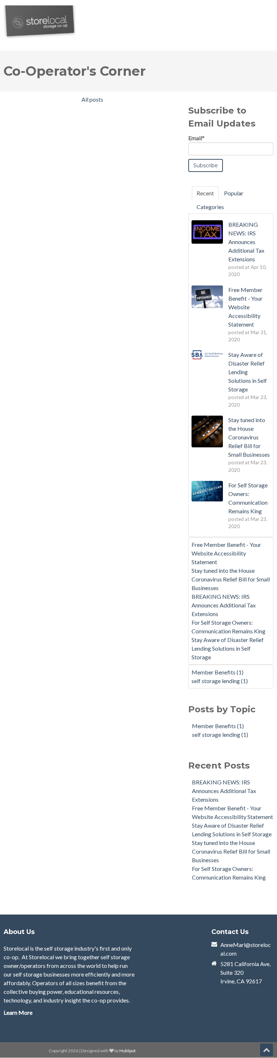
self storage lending (220, 680)
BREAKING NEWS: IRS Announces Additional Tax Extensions (224, 605)
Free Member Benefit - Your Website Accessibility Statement (226, 553)
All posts (92, 99)
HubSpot (127, 1050)
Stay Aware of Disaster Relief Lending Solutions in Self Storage (228, 648)
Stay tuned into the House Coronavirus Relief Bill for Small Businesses (231, 579)
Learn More (18, 1012)
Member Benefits (217, 672)
